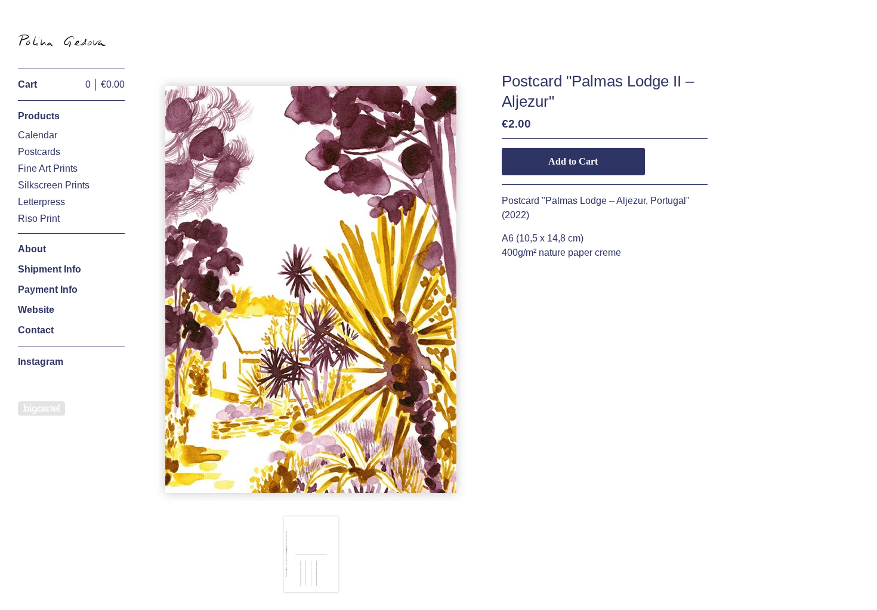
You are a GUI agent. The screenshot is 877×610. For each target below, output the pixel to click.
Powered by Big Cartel (41, 408)
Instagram (40, 362)
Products (39, 116)
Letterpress (41, 202)
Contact (36, 330)
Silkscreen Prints (53, 185)
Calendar (37, 135)
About (32, 249)
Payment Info (48, 289)
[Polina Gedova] (62, 41)
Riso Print (39, 218)
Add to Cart (573, 161)
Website (36, 310)
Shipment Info (49, 269)
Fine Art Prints (48, 168)
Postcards (39, 152)
